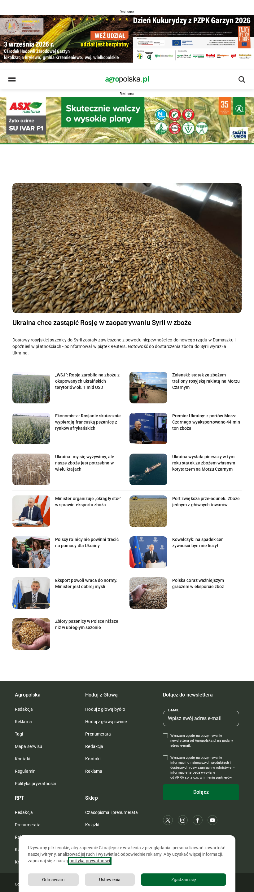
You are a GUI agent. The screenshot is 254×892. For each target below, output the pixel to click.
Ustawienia (109, 879)
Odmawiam (53, 879)
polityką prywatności (89, 860)
